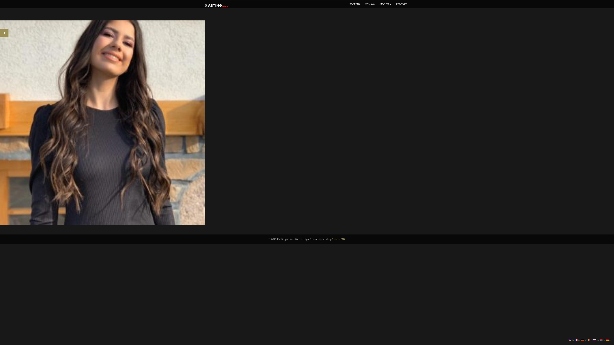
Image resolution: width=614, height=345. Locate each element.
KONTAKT (401, 4)
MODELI (385, 4)
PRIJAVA (370, 4)
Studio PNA (339, 239)
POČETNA (355, 4)
